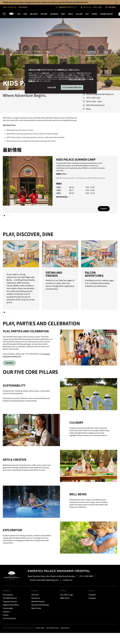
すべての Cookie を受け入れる (72, 87)
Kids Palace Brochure (95, 105)
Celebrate (54, 14)
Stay (19, 14)
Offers (94, 14)
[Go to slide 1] (4, 215)
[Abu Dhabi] (11, 14)
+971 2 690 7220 (93, 98)
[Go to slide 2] (7, 215)
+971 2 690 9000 (86, 576)
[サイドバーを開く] (4, 14)
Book (88, 109)
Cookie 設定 (51, 87)
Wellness (34, 14)
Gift (87, 14)
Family (70, 14)
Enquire (104, 208)
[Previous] (9, 184)
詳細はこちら (61, 174)
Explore (44, 14)
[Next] (111, 184)
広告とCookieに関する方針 (77, 79)
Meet (63, 14)
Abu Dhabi (23, 7)
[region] (61, 79)
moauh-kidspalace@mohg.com (100, 94)
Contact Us (67, 579)
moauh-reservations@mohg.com (44, 579)
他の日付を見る (62, 197)
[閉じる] (116, 2)
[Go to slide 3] (9, 215)
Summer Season (106, 14)
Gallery (79, 14)
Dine (25, 14)
